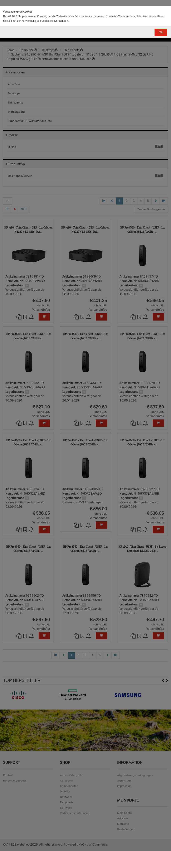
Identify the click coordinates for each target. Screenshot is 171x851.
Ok (161, 32)
